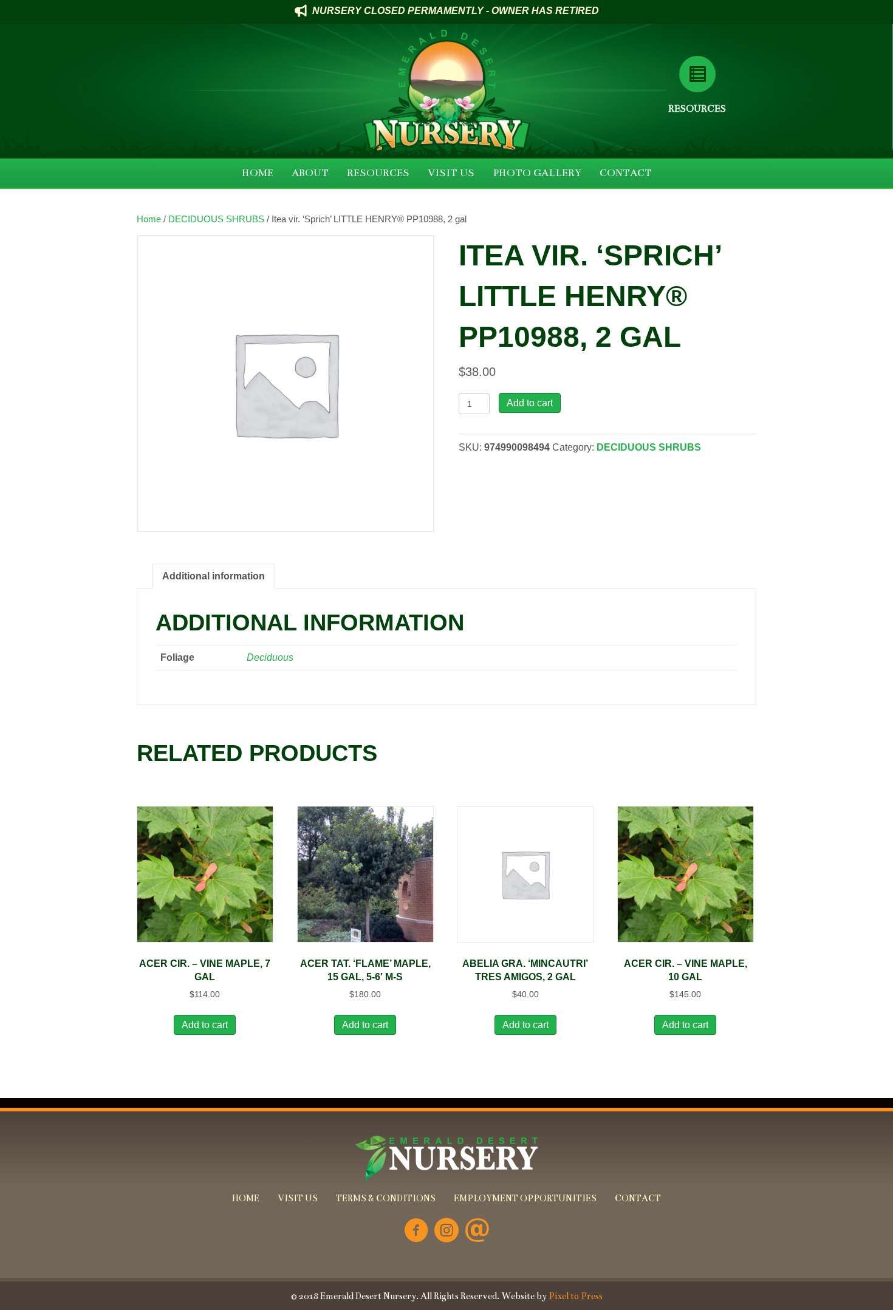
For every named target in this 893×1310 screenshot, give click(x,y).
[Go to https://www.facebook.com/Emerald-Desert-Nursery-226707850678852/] (416, 1231)
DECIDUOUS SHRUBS (216, 219)
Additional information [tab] (213, 576)
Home (149, 219)
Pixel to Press (576, 1296)
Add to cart (530, 403)
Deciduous (270, 657)
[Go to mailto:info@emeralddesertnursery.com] (477, 1231)
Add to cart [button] (205, 1025)
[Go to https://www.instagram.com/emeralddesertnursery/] (446, 1231)
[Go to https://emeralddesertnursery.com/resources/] (697, 74)
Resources (697, 108)
